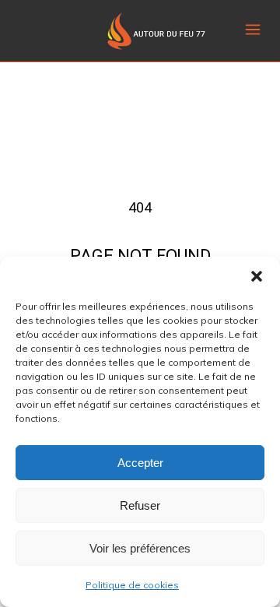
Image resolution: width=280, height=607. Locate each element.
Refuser (140, 505)
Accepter (140, 462)
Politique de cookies (132, 585)
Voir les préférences (140, 548)
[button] (256, 276)
